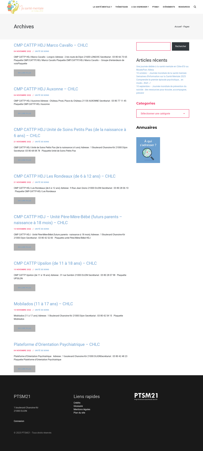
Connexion (19, 421)
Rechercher (180, 46)
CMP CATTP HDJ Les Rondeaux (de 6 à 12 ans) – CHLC (65, 176)
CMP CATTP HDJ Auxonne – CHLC (46, 89)
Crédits (77, 402)
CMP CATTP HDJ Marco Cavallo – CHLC (51, 45)
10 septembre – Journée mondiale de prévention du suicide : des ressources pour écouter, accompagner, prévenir (161, 89)
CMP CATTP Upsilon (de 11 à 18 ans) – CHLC (55, 263)
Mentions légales (82, 409)
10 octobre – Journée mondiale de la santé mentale (161, 73)
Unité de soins (42, 51)
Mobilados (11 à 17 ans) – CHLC (43, 303)
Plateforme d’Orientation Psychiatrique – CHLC (57, 344)
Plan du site (79, 412)
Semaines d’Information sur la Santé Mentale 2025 (161, 76)
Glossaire (78, 406)
